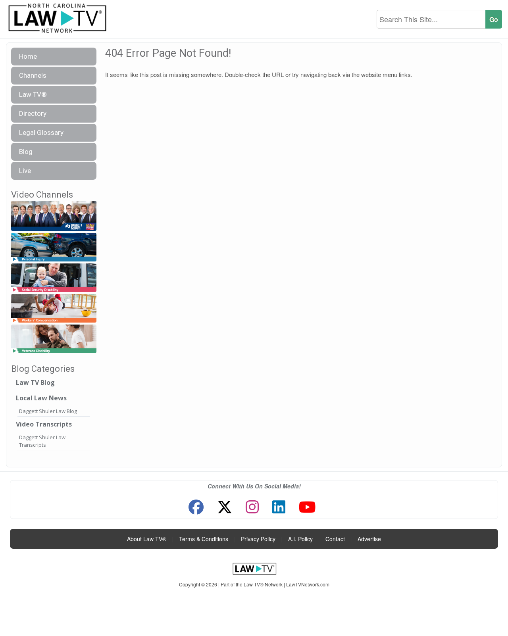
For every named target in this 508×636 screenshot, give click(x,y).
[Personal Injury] (53, 247)
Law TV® (33, 94)
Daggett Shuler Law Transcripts (42, 441)
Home (28, 56)
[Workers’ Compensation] (53, 308)
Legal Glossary (41, 132)
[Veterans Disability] (53, 339)
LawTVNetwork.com (307, 584)
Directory (32, 113)
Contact (335, 539)
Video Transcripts (44, 424)
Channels (32, 75)
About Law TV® (146, 539)
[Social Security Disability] (53, 278)
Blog (26, 152)
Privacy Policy (258, 539)
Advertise (369, 539)
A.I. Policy (300, 539)
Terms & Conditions (203, 539)
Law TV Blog (35, 382)
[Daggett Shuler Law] (53, 216)
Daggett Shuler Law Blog (48, 411)
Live (25, 171)
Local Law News (41, 398)
